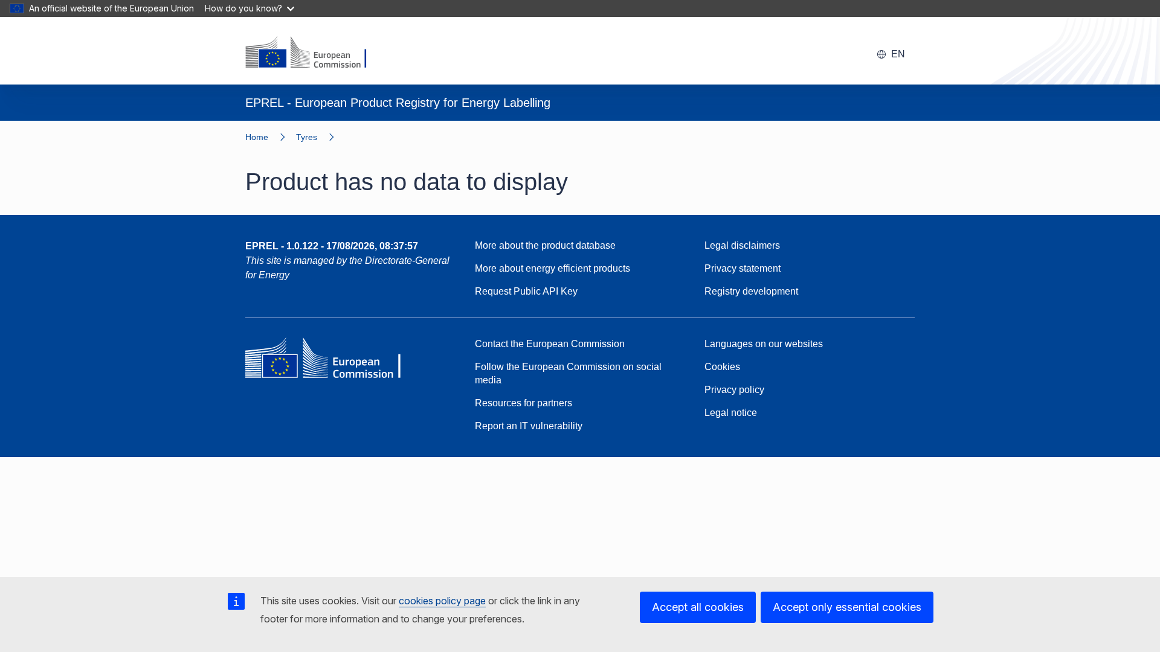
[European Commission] (313, 53)
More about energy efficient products (552, 268)
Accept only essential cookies (847, 607)
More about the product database (545, 245)
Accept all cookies (698, 607)
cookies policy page (442, 601)
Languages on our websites (763, 344)
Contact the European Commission (550, 344)
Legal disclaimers (742, 245)
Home (256, 137)
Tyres (306, 137)
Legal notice (730, 413)
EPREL (331, 246)
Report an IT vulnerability (528, 426)
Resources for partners (523, 403)
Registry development (751, 291)
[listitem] (320, 137)
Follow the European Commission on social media (568, 373)
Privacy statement (742, 268)
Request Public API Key (526, 291)
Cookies (722, 367)
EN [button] (898, 54)
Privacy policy (734, 390)
